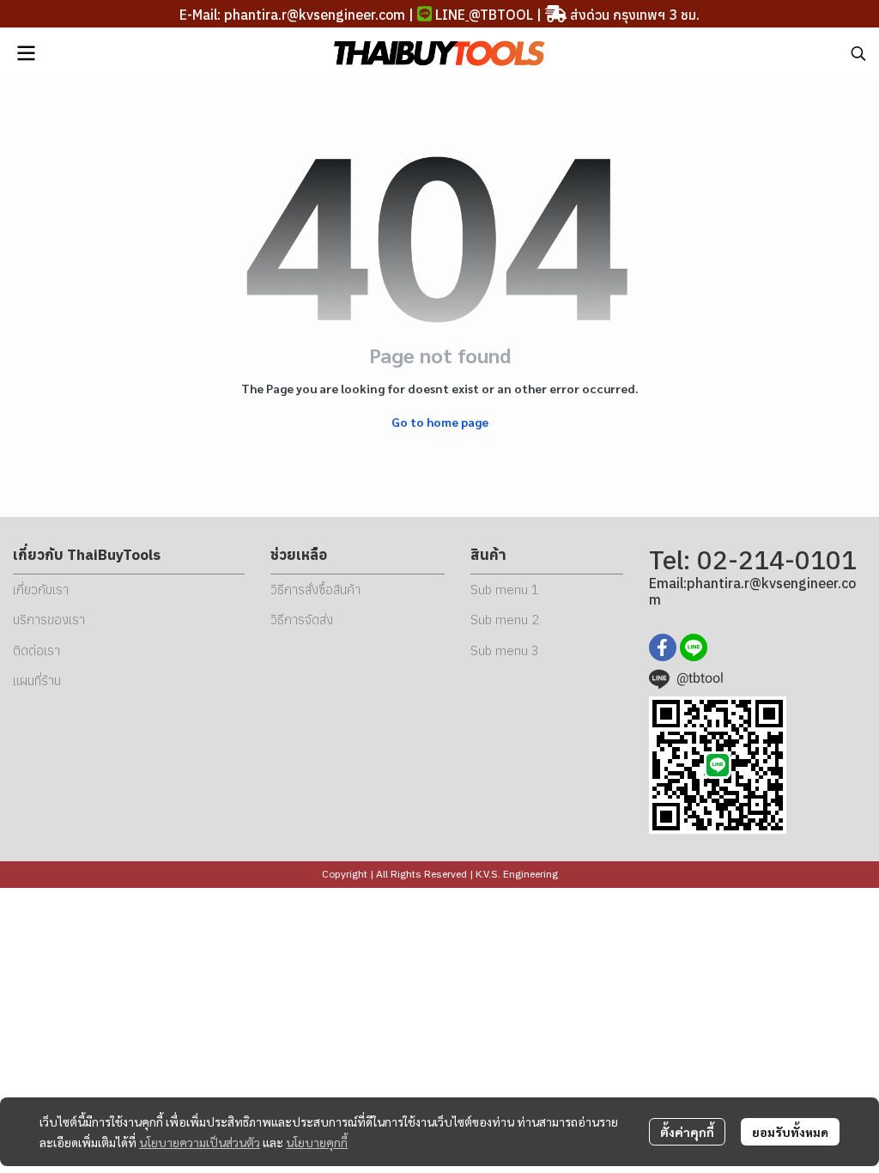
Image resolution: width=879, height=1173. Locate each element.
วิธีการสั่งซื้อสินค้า (315, 589)
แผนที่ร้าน (37, 680)
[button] (858, 53)
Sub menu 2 (504, 619)
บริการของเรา (49, 619)
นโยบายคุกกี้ (317, 1142)
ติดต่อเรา (36, 650)
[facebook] (662, 647)
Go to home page (439, 421)
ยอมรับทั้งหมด (790, 1132)
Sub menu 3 (504, 650)
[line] (693, 647)
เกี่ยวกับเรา (41, 589)
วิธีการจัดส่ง (301, 619)
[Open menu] (26, 53)
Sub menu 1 (504, 589)
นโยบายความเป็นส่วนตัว (199, 1142)
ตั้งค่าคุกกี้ (687, 1132)
